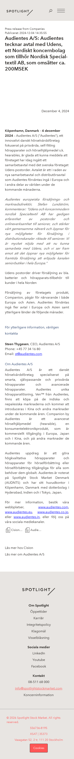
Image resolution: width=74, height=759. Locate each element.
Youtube (38, 660)
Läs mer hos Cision (19, 548)
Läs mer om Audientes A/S (24, 554)
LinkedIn (38, 653)
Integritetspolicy (39, 625)
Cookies (38, 748)
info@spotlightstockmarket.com (38, 688)
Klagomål (38, 631)
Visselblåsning (38, 638)
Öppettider (38, 611)
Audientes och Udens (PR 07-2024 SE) (36, 530)
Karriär (39, 618)
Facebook (38, 666)
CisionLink (17, 530)
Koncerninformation (39, 695)
